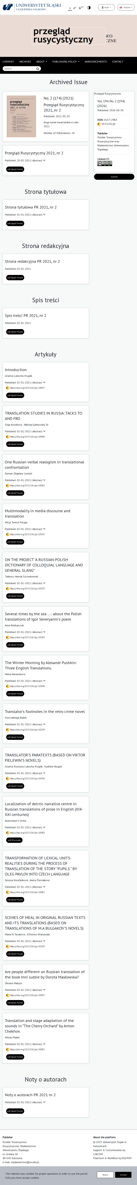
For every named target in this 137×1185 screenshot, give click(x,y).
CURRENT (8, 61)
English (126, 7)
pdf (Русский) (14, 840)
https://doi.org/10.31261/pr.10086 (27, 436)
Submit (114, 176)
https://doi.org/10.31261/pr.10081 (27, 892)
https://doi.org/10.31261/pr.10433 (27, 995)
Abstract (38, 160)
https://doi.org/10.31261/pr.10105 (27, 946)
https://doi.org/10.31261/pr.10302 (27, 534)
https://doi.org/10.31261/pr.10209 (27, 729)
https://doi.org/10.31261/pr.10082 (27, 1049)
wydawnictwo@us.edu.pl (25, 1162)
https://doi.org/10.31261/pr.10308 (27, 686)
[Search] (37, 69)
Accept (123, 1174)
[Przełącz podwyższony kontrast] (89, 7)
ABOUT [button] (40, 61)
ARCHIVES (25, 61)
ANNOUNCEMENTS (96, 61)
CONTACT (117, 61)
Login (106, 7)
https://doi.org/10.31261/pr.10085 (27, 832)
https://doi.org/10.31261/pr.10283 (27, 637)
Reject (105, 1174)
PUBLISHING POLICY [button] (64, 61)
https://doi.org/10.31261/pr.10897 (27, 387)
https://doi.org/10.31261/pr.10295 (27, 588)
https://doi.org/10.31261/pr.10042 (27, 485)
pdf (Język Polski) (15, 169)
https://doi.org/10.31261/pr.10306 (27, 778)
